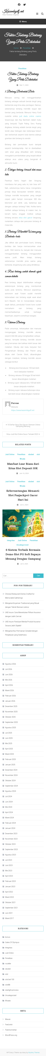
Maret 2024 (9, 818)
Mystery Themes (34, 1052)
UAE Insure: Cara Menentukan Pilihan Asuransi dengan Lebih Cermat (23, 614)
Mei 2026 (8, 680)
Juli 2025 (8, 733)
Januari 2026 (10, 701)
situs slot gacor (25, 218)
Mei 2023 (8, 871)
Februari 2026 (10, 696)
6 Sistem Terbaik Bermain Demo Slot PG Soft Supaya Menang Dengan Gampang (23, 554)
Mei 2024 (8, 807)
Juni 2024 (9, 802)
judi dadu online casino (30, 116)
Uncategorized (22, 545)
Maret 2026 (9, 690)
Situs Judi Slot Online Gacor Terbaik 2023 (22, 434)
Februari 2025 (10, 759)
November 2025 (11, 712)
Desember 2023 (11, 834)
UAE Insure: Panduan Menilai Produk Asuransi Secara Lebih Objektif (22, 624)
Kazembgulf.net (13, 11)
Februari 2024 (10, 823)
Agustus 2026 (10, 664)
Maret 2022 (9, 897)
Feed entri (9, 1025)
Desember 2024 (11, 770)
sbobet (31, 454)
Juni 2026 (9, 675)
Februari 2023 (10, 881)
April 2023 (9, 876)
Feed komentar (11, 1030)
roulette (8, 964)
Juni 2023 (9, 865)
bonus (7, 937)
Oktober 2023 (10, 844)
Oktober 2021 (10, 902)
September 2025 (11, 722)
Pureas (15, 403)
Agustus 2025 (10, 728)
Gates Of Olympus (12, 942)
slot (38, 454)
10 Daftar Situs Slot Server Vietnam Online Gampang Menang (23, 425)
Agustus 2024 (10, 791)
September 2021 (11, 908)
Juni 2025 (9, 738)
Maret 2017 (9, 918)
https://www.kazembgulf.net (22, 410)
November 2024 (11, 775)
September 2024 (11, 786)
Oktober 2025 (10, 717)
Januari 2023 (10, 887)
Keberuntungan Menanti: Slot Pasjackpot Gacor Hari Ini (23, 495)
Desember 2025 (11, 706)
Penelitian (22, 69)
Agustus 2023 (10, 855)
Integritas (11, 540)
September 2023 (11, 849)
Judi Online (9, 454)
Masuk (7, 1019)
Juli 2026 (8, 669)
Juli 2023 (8, 860)
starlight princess (12, 990)
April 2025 (9, 749)
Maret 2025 (9, 754)
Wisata (22, 459)
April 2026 (9, 685)
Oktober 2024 (10, 781)
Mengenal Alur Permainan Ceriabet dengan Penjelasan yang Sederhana (21, 633)
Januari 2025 (10, 765)
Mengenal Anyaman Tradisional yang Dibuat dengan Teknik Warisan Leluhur (22, 605)
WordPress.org (11, 1035)
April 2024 (9, 812)
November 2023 (11, 839)
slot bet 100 (9, 979)
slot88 (7, 985)
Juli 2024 (8, 796)
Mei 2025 (8, 743)
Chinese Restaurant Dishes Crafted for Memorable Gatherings (19, 596)
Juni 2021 (9, 913)
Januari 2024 (10, 828)
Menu (24, 21)
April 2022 (9, 892)
